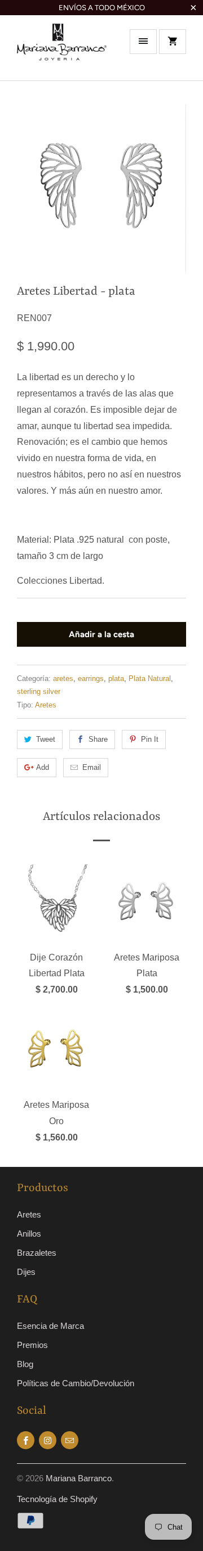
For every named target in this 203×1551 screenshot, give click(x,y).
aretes (63, 678)
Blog (25, 1364)
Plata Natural (150, 678)
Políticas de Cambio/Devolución (75, 1383)
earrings (91, 678)
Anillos (29, 1233)
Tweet (45, 739)
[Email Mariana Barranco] (69, 1440)
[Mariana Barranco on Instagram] (47, 1440)
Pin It (149, 739)
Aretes (45, 705)
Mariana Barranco (79, 1478)
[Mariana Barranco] (62, 52)
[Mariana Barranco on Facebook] (25, 1440)
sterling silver (38, 691)
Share (98, 739)
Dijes (26, 1272)
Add (42, 767)
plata (116, 678)
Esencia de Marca (50, 1326)
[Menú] (143, 41)
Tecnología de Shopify (57, 1499)
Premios (32, 1345)
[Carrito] (172, 41)
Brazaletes (36, 1252)
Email (91, 767)
